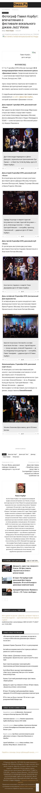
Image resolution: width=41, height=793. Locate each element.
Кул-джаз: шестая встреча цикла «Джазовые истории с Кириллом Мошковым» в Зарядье (18, 736)
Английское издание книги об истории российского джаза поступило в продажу (20, 650)
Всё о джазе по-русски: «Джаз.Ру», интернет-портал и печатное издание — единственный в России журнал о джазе (20, 618)
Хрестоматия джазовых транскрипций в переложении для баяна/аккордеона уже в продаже (20, 665)
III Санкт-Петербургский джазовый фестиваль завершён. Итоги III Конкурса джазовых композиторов (21, 692)
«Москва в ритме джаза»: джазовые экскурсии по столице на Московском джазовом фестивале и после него (19, 638)
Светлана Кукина (8, 719)
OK (37, 787)
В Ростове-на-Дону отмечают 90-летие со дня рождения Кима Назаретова (18, 698)
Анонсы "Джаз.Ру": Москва (5, 593)
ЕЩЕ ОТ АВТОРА (32, 561)
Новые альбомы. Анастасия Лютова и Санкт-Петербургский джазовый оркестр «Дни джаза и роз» (20, 727)
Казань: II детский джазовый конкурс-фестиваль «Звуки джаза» (19, 679)
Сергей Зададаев (8, 742)
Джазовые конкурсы (5, 582)
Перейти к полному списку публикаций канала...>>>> (20, 752)
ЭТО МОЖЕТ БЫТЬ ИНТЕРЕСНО (13, 561)
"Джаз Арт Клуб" (12, 454)
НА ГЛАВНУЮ (6, 9)
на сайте (22, 97)
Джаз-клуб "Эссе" (24, 454)
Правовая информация (28, 780)
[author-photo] (20, 493)
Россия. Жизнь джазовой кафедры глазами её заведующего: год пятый (11, 467)
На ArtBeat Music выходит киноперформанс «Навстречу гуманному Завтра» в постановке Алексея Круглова (18, 672)
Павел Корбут (10, 30)
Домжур (33, 454)
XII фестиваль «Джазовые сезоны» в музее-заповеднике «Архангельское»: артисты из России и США (20, 658)
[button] (3, 5)
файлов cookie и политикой (27, 786)
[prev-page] (3, 599)
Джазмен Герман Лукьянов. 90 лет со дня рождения (20, 645)
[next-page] (6, 599)
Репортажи (15, 9)
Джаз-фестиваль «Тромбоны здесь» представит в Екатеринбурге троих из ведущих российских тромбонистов (30, 470)
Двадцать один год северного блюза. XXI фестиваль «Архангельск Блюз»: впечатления (21, 686)
